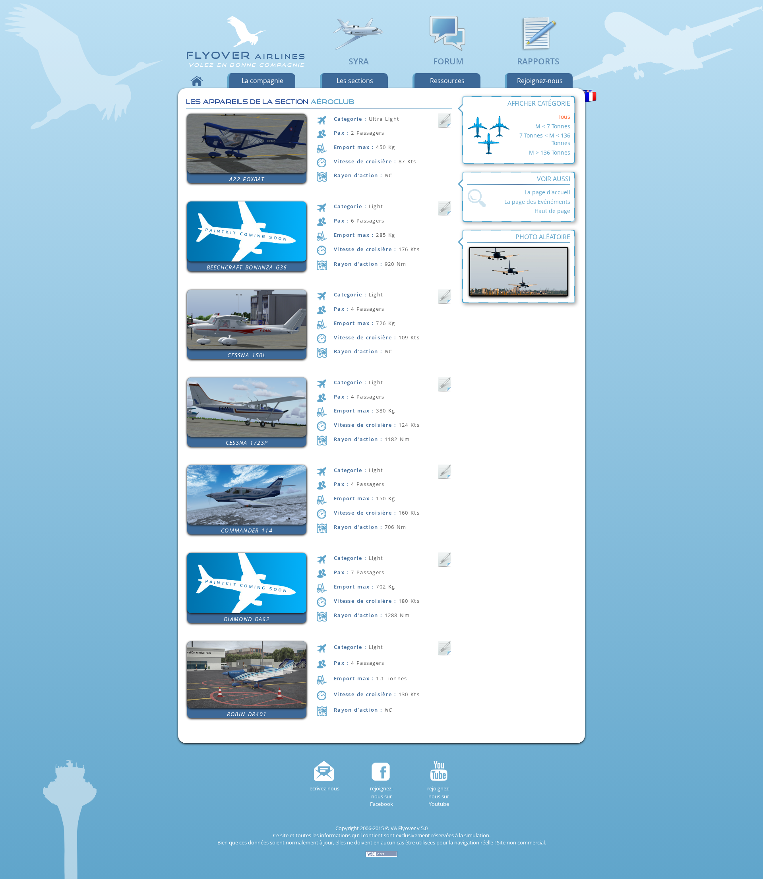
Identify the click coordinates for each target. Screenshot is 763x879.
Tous (564, 116)
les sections (355, 80)
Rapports (538, 61)
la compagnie (262, 80)
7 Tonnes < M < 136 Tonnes (544, 139)
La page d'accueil (547, 192)
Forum (448, 61)
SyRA (359, 61)
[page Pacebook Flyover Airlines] (381, 771)
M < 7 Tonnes (552, 126)
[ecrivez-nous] (324, 771)
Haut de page (552, 211)
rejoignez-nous (540, 80)
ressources (447, 80)
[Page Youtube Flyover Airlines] (439, 771)
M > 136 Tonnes (549, 152)
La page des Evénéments (537, 201)
